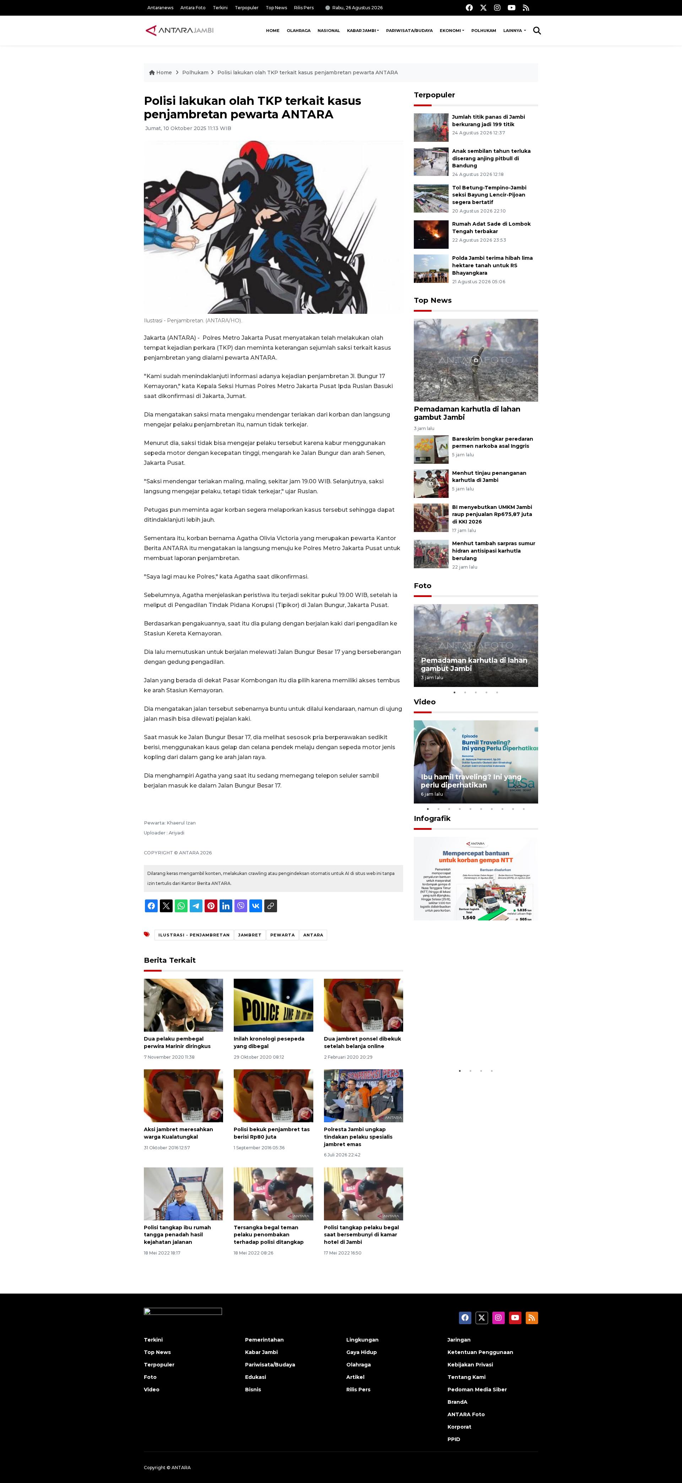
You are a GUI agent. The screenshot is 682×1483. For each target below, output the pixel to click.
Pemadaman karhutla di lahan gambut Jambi (467, 413)
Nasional (329, 30)
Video (425, 702)
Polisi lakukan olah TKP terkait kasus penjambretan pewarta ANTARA (307, 72)
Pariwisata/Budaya (409, 30)
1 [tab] (454, 692)
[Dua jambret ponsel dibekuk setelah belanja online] (363, 1004)
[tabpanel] (476, 645)
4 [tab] (486, 692)
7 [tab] (492, 808)
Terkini (220, 7)
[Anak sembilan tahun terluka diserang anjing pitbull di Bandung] (431, 161)
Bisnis (253, 1389)
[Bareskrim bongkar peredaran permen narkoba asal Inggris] (431, 449)
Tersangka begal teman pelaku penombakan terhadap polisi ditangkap (269, 1235)
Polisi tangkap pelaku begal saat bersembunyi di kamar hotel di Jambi (361, 1235)
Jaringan (459, 1340)
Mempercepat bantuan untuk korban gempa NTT (473, 1042)
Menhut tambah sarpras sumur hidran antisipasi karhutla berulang (493, 551)
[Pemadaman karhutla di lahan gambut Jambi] (476, 359)
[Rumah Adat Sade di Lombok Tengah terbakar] (431, 234)
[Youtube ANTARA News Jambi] (512, 7)
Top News (276, 7)
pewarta (282, 935)
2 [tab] (465, 692)
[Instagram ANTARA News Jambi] (497, 7)
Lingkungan (362, 1340)
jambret (250, 935)
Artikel (355, 1377)
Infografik (432, 818)
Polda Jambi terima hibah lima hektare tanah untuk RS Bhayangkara (492, 265)
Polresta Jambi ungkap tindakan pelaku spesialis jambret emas (358, 1137)
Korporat (459, 1427)
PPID (454, 1439)
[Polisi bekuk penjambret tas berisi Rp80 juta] (273, 1095)
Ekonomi (450, 30)
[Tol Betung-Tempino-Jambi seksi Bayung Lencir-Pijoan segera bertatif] (431, 197)
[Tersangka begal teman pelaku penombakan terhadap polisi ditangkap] (273, 1193)
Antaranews (160, 7)
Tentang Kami (467, 1377)
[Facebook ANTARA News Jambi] (469, 7)
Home (273, 30)
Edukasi (255, 1377)
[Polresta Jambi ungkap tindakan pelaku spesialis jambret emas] (363, 1095)
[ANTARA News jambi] (179, 30)
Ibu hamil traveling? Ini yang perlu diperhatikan (471, 781)
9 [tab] (513, 808)
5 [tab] (497, 692)
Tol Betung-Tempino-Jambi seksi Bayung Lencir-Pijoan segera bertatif (489, 195)
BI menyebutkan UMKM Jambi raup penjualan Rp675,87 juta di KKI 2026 (492, 514)
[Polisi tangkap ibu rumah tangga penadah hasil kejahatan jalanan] (183, 1193)
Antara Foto (193, 7)
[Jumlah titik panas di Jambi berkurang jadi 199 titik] (431, 127)
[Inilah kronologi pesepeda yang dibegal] (273, 1004)
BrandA (457, 1402)
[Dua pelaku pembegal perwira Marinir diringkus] (183, 1004)
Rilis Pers (304, 7)
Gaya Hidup (361, 1352)
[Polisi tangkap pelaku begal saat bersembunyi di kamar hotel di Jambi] (363, 1193)
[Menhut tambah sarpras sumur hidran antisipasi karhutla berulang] (431, 553)
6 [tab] (481, 808)
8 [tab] (502, 808)
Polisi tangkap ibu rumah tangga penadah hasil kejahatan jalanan (177, 1235)
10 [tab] (523, 808)
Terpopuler (247, 7)
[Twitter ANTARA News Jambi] (483, 7)
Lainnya (513, 30)
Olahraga (298, 30)
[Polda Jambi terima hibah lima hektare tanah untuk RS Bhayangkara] (431, 268)
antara (313, 935)
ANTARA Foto (466, 1414)
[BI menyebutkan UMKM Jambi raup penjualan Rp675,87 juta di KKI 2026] (431, 517)
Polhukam (483, 30)
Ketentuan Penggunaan (480, 1352)
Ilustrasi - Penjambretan (194, 935)
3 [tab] (476, 692)
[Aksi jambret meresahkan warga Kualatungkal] (183, 1095)
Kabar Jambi (361, 30)
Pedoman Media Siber (477, 1389)
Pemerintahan (264, 1340)
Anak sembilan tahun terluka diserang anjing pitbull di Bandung (491, 158)
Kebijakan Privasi (470, 1364)
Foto (423, 585)
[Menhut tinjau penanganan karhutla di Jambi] (431, 483)
